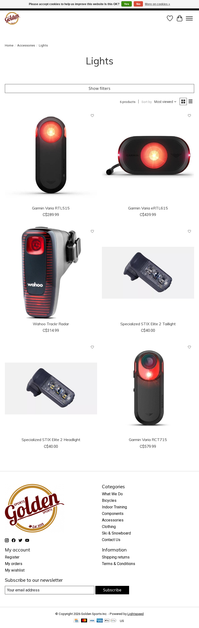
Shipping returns (116, 557)
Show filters (99, 88)
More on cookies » (157, 4)
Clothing (109, 526)
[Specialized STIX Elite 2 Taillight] (148, 273)
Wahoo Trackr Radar (51, 323)
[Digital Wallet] (110, 621)
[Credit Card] (76, 621)
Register (12, 557)
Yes (126, 4)
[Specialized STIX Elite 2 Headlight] (51, 388)
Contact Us (111, 539)
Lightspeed (135, 614)
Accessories (26, 45)
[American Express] (100, 621)
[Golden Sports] (12, 18)
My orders (13, 563)
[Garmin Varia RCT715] (148, 388)
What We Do (112, 494)
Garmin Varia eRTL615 (148, 208)
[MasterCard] (84, 621)
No (138, 4)
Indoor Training (114, 507)
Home (9, 45)
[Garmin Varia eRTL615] (148, 157)
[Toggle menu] (189, 18)
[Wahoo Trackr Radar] (51, 273)
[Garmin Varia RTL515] (51, 157)
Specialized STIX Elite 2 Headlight (51, 439)
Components (113, 513)
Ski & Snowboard (116, 533)
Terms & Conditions (118, 563)
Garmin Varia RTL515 (51, 208)
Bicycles (109, 500)
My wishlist (15, 570)
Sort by (146, 102)
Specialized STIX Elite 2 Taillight (148, 323)
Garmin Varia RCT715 (148, 439)
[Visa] (92, 621)
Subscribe (112, 590)
